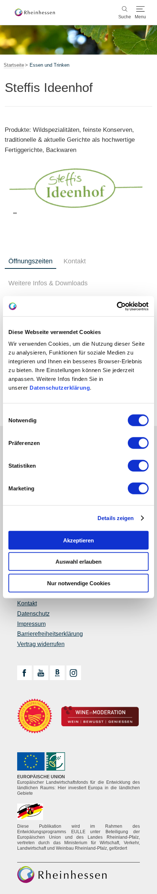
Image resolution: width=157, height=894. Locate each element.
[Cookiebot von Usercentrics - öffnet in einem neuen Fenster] (117, 306)
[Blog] (57, 672)
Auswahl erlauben (78, 562)
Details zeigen (115, 518)
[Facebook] (24, 672)
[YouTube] (41, 672)
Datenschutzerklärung (60, 387)
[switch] (138, 443)
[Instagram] (73, 672)
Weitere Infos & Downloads (48, 283)
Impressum (31, 624)
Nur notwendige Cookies (78, 583)
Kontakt (75, 261)
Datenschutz (33, 614)
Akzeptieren (78, 540)
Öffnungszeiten (30, 261)
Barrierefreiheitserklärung (50, 634)
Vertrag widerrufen (41, 644)
